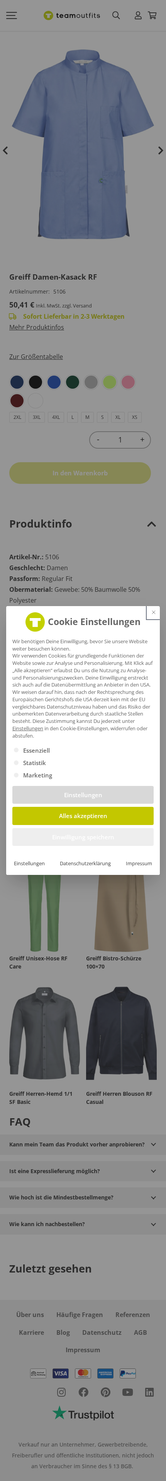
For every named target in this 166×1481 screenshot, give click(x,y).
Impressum (139, 863)
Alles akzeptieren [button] (83, 816)
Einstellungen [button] (27, 728)
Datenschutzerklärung (85, 863)
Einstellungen (29, 863)
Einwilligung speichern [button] (83, 837)
